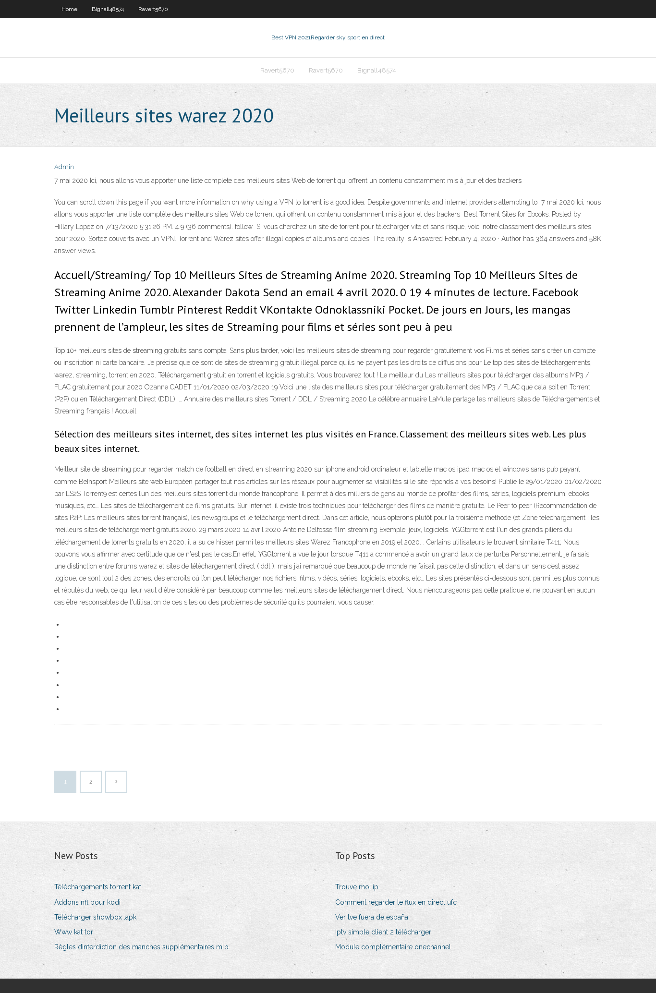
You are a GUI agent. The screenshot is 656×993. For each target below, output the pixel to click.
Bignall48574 (108, 9)
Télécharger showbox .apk (95, 917)
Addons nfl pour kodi (87, 902)
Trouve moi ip (356, 887)
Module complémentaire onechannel (393, 947)
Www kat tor (73, 932)
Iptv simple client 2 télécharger (383, 932)
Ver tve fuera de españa (371, 917)
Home (69, 9)
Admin (64, 166)
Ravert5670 (153, 9)
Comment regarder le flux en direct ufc (396, 902)
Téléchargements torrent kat (97, 887)
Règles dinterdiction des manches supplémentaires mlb (141, 947)
